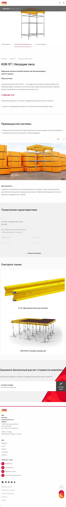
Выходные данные (6, 487)
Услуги (3, 446)
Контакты (4, 455)
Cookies (3, 500)
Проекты (4, 449)
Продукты (12, 59)
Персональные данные (8, 490)
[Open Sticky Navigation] (61, 487)
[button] (33, 386)
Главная (4, 59)
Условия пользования (7, 493)
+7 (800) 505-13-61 (8, 95)
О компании (4, 452)
